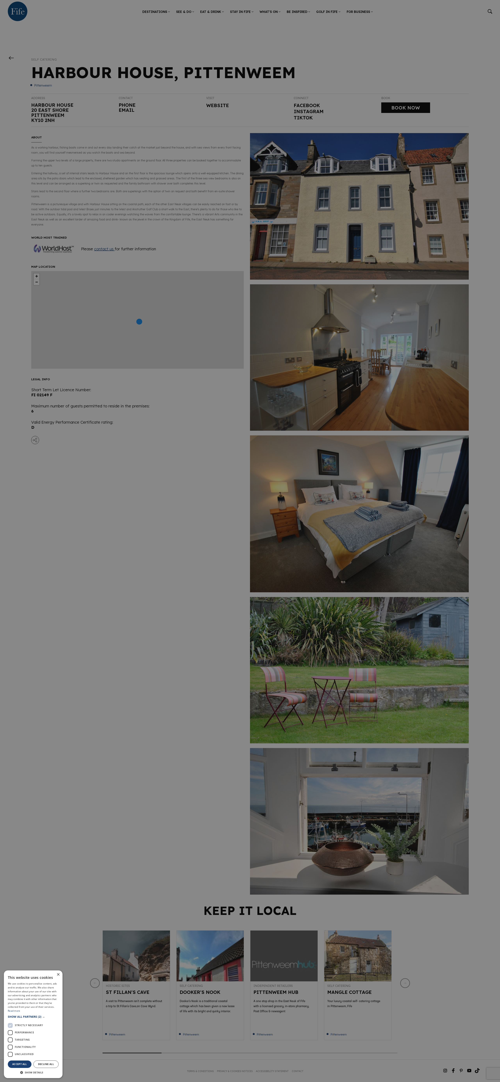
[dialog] (250, 541)
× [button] (58, 974)
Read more (14, 1010)
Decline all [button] (46, 1064)
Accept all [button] (19, 1064)
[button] (33, 1016)
